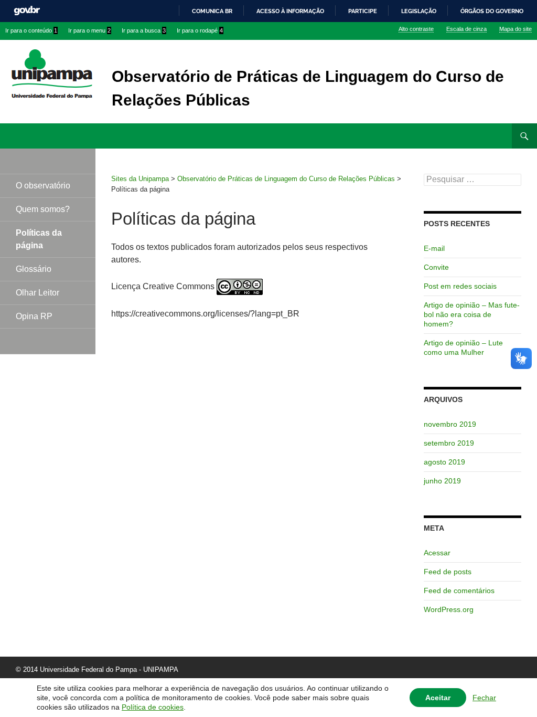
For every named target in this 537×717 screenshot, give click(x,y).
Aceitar (437, 697)
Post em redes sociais (460, 286)
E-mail (434, 248)
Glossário (33, 269)
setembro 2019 (449, 443)
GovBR (27, 11)
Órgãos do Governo (491, 11)
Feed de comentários (459, 590)
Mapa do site (515, 29)
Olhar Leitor (37, 292)
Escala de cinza (466, 29)
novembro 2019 (450, 424)
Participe (362, 11)
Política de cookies (153, 707)
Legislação (418, 11)
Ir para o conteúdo (31, 30)
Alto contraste (416, 29)
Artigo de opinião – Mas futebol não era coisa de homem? (472, 314)
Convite (436, 267)
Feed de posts (447, 571)
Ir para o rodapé (200, 30)
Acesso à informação (290, 11)
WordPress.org (449, 609)
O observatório (43, 185)
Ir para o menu (89, 30)
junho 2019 (442, 481)
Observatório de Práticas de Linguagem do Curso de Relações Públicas (308, 88)
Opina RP (34, 316)
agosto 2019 (444, 462)
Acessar (437, 553)
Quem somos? (43, 209)
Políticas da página (39, 239)
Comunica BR (212, 11)
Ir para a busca (144, 30)
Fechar (484, 697)
